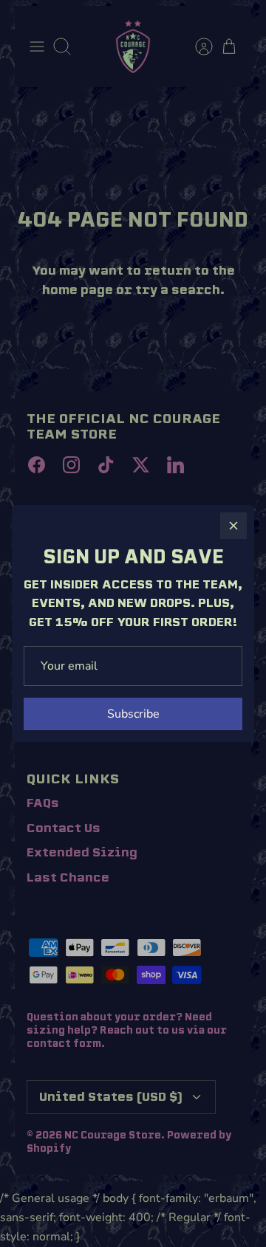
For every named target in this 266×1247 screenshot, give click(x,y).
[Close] (233, 525)
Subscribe (133, 714)
